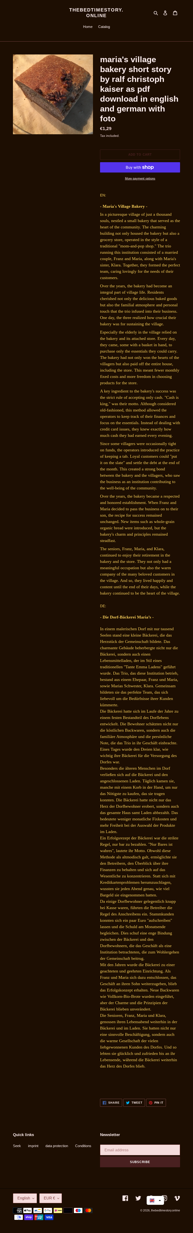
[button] (155, 1200)
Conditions (83, 1146)
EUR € (49, 1198)
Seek (17, 1146)
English (23, 1198)
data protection (56, 1146)
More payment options (140, 178)
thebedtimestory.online (96, 12)
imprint (33, 1146)
